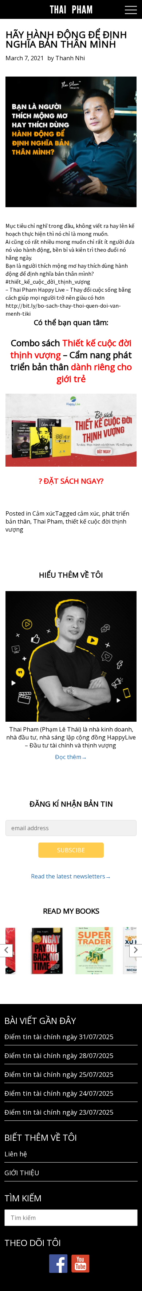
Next (135, 950)
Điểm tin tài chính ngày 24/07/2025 (58, 1093)
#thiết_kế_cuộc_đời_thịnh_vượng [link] (47, 281)
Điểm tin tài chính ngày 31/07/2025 (58, 1036)
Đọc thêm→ (71, 757)
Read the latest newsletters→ (71, 876)
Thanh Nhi (70, 58)
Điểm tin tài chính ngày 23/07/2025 (58, 1112)
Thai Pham (48, 521)
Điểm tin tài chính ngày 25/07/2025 (58, 1074)
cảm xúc (88, 513)
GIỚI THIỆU (21, 1172)
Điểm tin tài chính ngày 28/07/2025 (58, 1055)
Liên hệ (15, 1153)
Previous (6, 950)
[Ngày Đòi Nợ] (47, 950)
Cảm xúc (43, 513)
